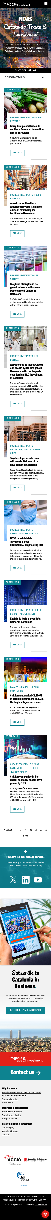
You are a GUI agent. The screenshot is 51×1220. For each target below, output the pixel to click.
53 (47, 831)
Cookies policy (38, 1197)
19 (26, 831)
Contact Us (6, 1135)
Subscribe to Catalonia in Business (25, 1010)
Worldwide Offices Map (10, 1131)
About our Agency (8, 1128)
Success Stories (7, 1103)
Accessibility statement (27, 1200)
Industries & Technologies (15, 1108)
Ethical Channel (9, 1200)
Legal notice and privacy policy (17, 1197)
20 (31, 831)
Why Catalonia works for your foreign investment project (21, 1093)
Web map (42, 1200)
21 (37, 831)
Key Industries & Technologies (12, 1112)
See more (18, 154)
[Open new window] (45, 1214)
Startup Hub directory (9, 1119)
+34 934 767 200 (41, 1205)
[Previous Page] (8, 829)
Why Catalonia (9, 1088)
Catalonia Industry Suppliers (11, 1115)
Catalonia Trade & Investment (17, 1124)
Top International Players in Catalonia (14, 1096)
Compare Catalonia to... (10, 1099)
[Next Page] (25, 836)
